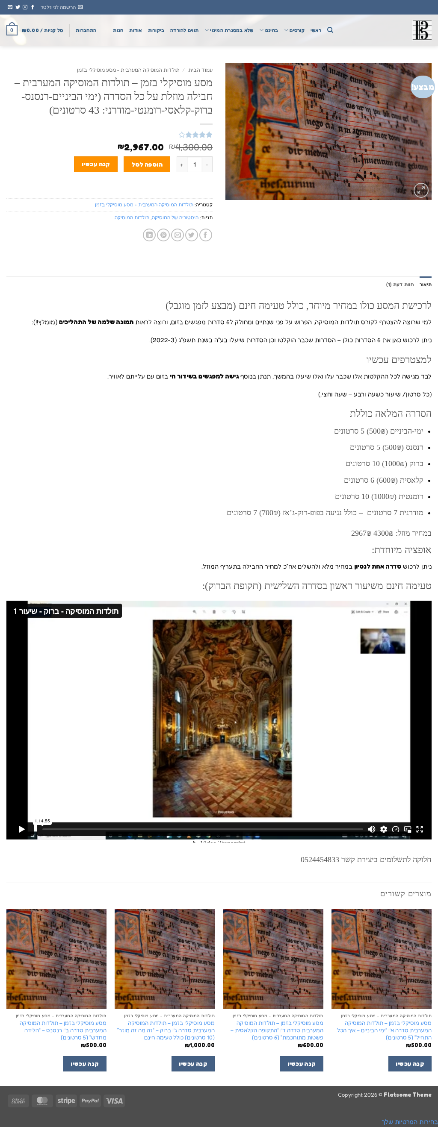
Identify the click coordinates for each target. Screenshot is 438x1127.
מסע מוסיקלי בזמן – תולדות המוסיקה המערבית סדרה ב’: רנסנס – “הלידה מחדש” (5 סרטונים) (63, 1030)
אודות (135, 30)
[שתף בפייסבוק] (205, 235)
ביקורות (156, 30)
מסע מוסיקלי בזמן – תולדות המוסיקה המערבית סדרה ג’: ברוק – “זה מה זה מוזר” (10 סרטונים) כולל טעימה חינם (166, 1030)
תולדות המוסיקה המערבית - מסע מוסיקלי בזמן (128, 70)
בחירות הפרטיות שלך (410, 1121)
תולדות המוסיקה (132, 217)
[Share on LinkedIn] (149, 235)
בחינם (271, 30)
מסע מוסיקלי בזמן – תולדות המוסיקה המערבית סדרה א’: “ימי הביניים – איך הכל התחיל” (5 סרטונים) (384, 1030)
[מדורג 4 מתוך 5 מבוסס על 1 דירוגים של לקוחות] (109, 134)
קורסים (297, 30)
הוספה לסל (147, 164)
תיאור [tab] (426, 285)
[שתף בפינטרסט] (163, 235)
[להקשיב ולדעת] (389, 30)
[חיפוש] (330, 30)
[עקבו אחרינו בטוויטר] (17, 7)
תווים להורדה (184, 30)
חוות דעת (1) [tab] (400, 285)
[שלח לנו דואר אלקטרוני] (10, 7)
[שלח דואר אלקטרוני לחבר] (177, 235)
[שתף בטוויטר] (191, 235)
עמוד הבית (200, 70)
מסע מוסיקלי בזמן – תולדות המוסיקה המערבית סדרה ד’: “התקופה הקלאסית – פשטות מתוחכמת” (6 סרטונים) (277, 1030)
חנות (118, 30)
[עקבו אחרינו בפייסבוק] (32, 7)
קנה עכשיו (96, 163)
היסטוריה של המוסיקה (175, 217)
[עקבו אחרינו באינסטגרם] (25, 7)
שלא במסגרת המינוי (231, 30)
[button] (62, 7)
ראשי (316, 30)
